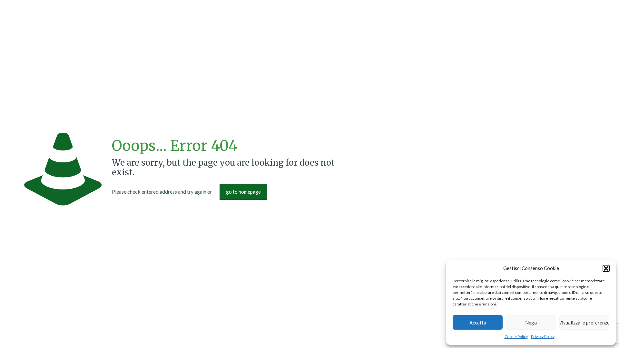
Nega (531, 322)
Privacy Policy (543, 336)
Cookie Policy (516, 336)
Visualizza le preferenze (584, 322)
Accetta (477, 322)
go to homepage (243, 192)
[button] (606, 268)
